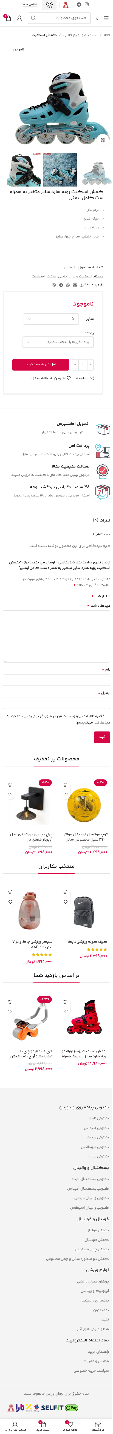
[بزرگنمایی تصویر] (103, 140)
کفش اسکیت (44, 35)
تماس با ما (29, 4)
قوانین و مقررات (96, 1361)
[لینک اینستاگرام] (87, 4)
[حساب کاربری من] (19, 18)
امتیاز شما (100, 596)
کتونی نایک (98, 1119)
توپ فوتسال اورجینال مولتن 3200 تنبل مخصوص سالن (85, 837)
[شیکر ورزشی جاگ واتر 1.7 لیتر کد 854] (29, 911)
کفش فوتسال (96, 1240)
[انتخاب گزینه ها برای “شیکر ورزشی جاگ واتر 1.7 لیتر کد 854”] (10, 892)
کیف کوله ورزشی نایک (88, 942)
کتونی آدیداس (96, 1128)
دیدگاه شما (98, 606)
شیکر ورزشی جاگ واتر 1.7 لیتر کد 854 (31, 944)
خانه (107, 35)
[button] (65, 785)
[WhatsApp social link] (68, 286)
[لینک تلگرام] (79, 4)
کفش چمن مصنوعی (92, 1249)
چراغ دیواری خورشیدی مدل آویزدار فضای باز (31, 837)
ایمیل (104, 693)
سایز (90, 319)
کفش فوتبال (97, 1230)
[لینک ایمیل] (74, 286)
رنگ (90, 333)
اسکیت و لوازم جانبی (80, 35)
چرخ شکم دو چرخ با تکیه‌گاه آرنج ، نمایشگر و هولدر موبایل (30, 1056)
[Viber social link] (54, 286)
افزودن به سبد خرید (41, 364)
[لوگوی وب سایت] (65, 5)
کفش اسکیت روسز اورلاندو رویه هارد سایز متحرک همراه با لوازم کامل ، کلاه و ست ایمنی (84, 1059)
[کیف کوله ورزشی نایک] (84, 911)
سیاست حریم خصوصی (91, 1371)
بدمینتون (101, 1310)
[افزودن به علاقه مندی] (65, 795)
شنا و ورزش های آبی (93, 1329)
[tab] (101, 520)
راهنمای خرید (98, 1352)
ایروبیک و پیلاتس (95, 1291)
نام (106, 670)
